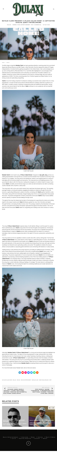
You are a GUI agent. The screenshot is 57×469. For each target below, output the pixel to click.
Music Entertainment (23, 24)
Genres (15, 24)
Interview (24, 437)
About (45, 438)
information (10, 367)
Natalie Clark (20, 367)
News (33, 437)
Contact (37, 438)
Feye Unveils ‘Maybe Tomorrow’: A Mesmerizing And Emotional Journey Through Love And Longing (42, 391)
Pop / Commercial (36, 24)
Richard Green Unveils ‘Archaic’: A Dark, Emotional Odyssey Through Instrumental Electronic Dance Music (15, 391)
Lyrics (14, 438)
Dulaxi (9, 24)
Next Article (45, 387)
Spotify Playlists (25, 438)
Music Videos (50, 437)
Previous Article (12, 387)
